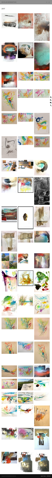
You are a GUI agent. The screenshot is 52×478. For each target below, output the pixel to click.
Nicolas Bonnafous (9, 2)
